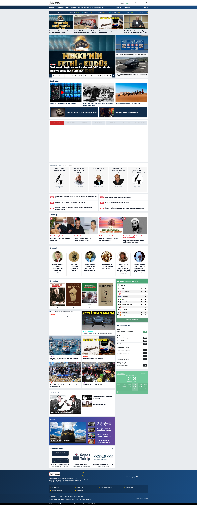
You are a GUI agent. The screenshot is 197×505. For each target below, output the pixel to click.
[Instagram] (131, 477)
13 (88, 75)
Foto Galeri (53, 496)
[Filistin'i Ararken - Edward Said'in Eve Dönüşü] (91, 435)
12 (85, 75)
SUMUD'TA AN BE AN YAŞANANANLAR (117, 202)
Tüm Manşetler (129, 487)
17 (101, 75)
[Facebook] (125, 477)
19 (107, 75)
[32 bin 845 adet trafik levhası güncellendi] (65, 312)
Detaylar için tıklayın (132, 319)
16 (98, 75)
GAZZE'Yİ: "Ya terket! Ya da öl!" (92, 384)
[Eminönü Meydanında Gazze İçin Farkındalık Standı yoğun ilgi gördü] (65, 372)
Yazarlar (67, 496)
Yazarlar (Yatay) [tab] (56, 165)
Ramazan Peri (79, 187)
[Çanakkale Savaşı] (87, 404)
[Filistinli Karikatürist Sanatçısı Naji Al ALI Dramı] (91, 424)
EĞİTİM (80, 7)
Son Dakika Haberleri (57, 490)
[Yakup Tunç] (137, 179)
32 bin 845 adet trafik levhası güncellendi (118, 197)
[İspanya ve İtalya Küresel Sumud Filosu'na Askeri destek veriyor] (65, 345)
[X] (128, 477)
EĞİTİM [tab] (112, 123)
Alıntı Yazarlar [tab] (68, 165)
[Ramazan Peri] (79, 179)
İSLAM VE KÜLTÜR (97, 7)
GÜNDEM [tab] (57, 123)
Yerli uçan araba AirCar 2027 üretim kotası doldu (70, 202)
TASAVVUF (87, 7)
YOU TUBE (119, 7)
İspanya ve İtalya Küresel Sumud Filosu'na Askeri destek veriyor (124, 208)
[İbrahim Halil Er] (118, 179)
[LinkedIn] (133, 477)
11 (82, 75)
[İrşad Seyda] (98, 179)
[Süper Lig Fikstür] (146, 325)
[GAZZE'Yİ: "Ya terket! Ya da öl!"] (98, 372)
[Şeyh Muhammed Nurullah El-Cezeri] (87, 397)
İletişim (71, 496)
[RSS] (139, 477)
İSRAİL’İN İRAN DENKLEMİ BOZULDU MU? (79, 170)
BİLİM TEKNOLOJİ (88, 331)
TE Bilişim (146, 498)
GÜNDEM (51, 7)
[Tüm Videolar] (112, 419)
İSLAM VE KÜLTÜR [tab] (140, 123)
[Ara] (145, 7)
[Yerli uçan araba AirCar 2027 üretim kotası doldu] (98, 320)
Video (60, 496)
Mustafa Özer (59, 187)
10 (79, 75)
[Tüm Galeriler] (112, 392)
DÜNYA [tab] (84, 123)
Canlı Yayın (80, 496)
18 (104, 75)
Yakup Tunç (137, 187)
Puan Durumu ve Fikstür (107, 487)
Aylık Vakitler (121, 392)
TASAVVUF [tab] (126, 123)
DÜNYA (67, 7)
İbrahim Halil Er (118, 187)
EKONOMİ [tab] (98, 123)
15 (94, 75)
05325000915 (88, 476)
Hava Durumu (55, 487)
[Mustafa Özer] (59, 179)
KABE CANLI (127, 7)
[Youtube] (136, 477)
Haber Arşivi (80, 490)
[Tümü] (146, 214)
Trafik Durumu (79, 487)
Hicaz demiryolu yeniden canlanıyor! (93, 358)
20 (110, 75)
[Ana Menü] (147, 7)
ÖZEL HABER (60, 7)
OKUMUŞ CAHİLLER (118, 169)
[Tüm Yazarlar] (146, 165)
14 (91, 75)
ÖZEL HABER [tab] (71, 123)
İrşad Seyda (98, 187)
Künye (75, 496)
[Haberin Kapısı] (54, 2)
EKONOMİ (74, 7)
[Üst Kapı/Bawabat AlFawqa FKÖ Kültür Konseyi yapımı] (91, 429)
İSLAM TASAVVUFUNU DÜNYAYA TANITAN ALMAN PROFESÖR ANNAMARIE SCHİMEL (98, 170)
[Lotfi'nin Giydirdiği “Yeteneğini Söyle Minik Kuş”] (91, 441)
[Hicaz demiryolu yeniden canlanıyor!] (98, 345)
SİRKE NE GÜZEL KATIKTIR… (59, 169)
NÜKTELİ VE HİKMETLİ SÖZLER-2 (138, 169)
